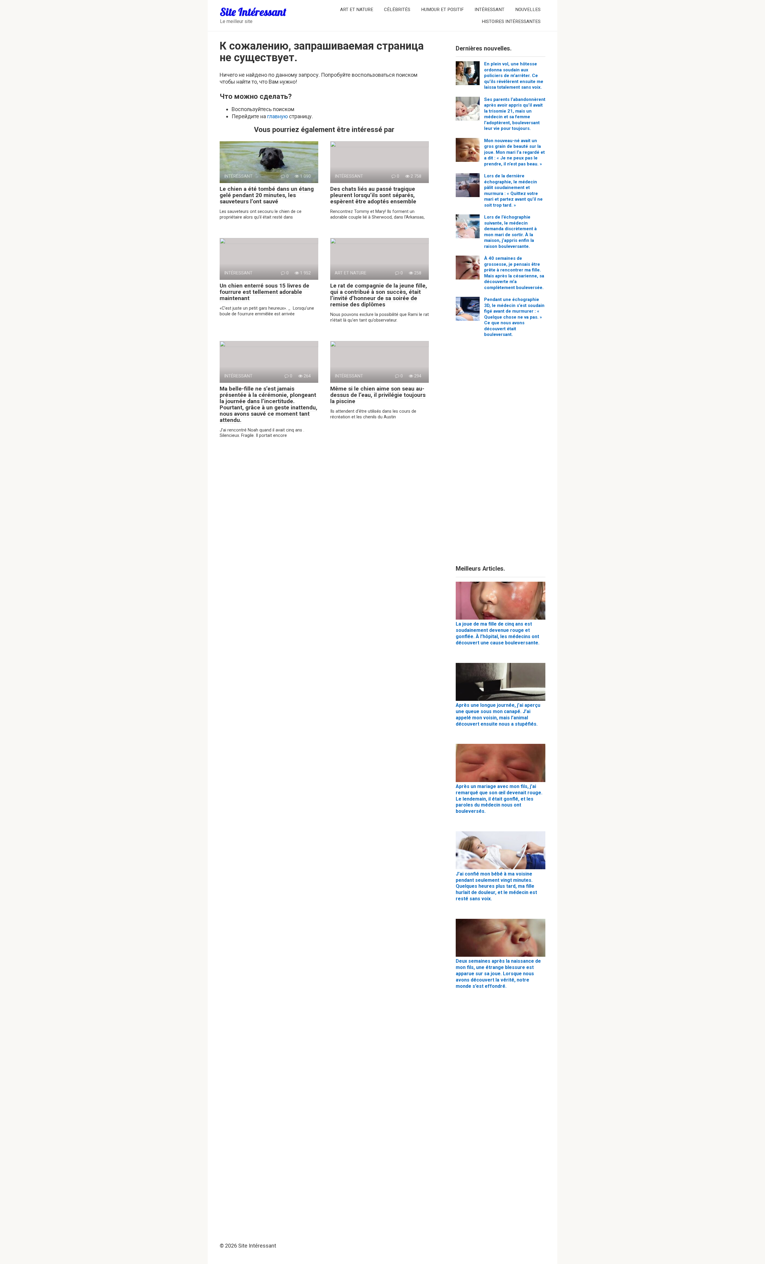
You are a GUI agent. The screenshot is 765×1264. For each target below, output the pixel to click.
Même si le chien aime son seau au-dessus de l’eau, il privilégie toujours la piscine (378, 395)
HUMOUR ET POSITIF (442, 9)
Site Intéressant (253, 12)
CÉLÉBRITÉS (397, 9)
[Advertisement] (500, 453)
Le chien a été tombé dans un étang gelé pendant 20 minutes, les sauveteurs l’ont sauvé (267, 195)
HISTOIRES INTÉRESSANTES (511, 21)
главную (277, 116)
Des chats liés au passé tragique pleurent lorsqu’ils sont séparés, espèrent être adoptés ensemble (373, 195)
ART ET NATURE (356, 9)
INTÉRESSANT (489, 9)
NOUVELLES (528, 9)
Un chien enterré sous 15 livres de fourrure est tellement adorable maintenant (264, 292)
